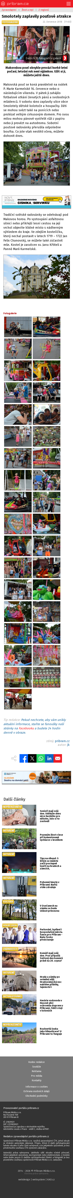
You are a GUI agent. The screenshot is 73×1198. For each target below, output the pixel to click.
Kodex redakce (36, 1062)
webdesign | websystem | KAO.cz (36, 1179)
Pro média (36, 1075)
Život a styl (27, 9)
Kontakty (36, 1080)
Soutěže (36, 1066)
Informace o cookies (36, 1086)
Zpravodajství (9, 9)
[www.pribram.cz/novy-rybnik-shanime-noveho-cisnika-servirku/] (36, 202)
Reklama (36, 1071)
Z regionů (44, 9)
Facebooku (26, 728)
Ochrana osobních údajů (36, 1091)
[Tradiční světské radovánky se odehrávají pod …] (36, 277)
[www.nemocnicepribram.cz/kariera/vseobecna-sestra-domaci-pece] (36, 778)
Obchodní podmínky (36, 1095)
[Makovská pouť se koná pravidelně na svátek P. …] (36, 164)
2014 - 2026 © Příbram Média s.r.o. (36, 1172)
